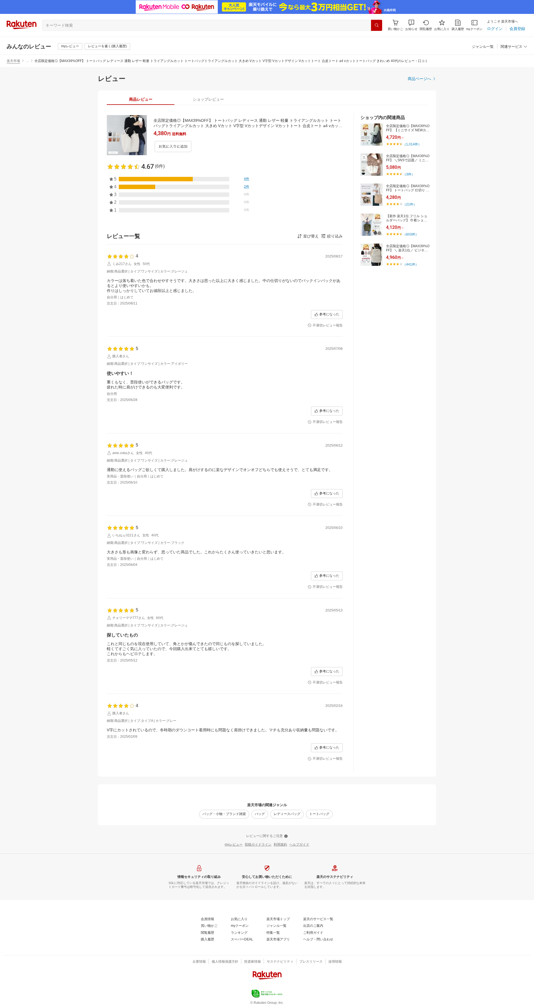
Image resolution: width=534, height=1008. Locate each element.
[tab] (140, 99)
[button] (411, 25)
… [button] (27, 61)
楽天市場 (13, 61)
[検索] (376, 25)
